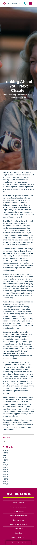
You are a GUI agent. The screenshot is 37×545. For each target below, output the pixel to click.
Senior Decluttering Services (18, 524)
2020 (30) (6, 465)
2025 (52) (6, 453)
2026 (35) (6, 450)
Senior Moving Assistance (18, 507)
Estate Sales (18, 533)
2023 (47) (6, 457)
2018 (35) (6, 469)
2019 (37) (6, 467)
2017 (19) (6, 472)
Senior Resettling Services (18, 515)
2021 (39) (6, 462)
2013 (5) (5, 481)
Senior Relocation (18, 502)
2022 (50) (6, 460)
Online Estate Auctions (18, 537)
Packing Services (18, 511)
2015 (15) (6, 476)
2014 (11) (5, 479)
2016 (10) (6, 474)
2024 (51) (6, 455)
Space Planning (18, 528)
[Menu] (30, 3)
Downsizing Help (18, 520)
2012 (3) (5, 484)
